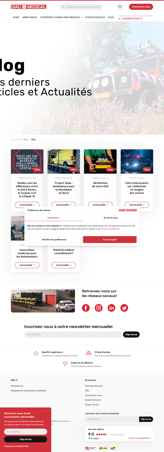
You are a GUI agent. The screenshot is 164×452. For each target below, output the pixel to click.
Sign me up (131, 334)
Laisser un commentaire (139, 438)
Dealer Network (93, 400)
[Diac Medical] (28, 6)
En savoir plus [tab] (111, 217)
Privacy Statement (110, 228)
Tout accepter (110, 239)
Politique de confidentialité (16, 446)
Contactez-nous (141, 7)
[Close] (48, 410)
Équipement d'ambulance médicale (60, 17)
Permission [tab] (53, 217)
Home (16, 17)
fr (119, 7)
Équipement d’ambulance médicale (28, 390)
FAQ (87, 390)
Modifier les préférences (54, 239)
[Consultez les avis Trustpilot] (94, 438)
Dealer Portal (92, 404)
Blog (111, 17)
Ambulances (30, 17)
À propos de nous (95, 17)
